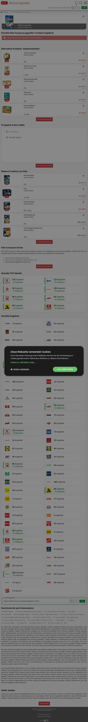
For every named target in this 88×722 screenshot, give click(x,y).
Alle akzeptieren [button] (65, 369)
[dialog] (44, 361)
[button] (44, 362)
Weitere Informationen (59, 358)
